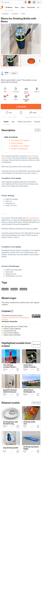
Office (23, 13)
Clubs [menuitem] (23, 7)
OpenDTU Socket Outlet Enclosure (10, 391)
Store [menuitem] (16, 7)
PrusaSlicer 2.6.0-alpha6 (20, 140)
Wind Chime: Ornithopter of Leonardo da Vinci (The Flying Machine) (30, 391)
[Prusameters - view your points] (29, 2)
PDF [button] (38, 130)
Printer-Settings (17, 143)
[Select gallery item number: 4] (12, 361)
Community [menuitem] (31, 7)
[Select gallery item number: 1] (7, 361)
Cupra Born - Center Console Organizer (29, 366)
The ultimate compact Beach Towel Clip (9, 366)
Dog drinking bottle (10, 448)
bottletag (14, 289)
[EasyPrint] (25, 2)
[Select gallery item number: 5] (13, 361)
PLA (5, 99)
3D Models (5, 13)
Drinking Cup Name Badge (31, 448)
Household (15, 13)
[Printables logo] (2, 7)
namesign (23, 289)
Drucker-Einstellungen (19, 149)
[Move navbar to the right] (40, 7)
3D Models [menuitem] (8, 7)
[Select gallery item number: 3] (31, 361)
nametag (5, 289)
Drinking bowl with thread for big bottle (10, 423)
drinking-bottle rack (29, 423)
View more (36, 344)
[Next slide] (39, 60)
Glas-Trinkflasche (32, 218)
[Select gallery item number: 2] (9, 361)
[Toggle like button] (4, 369)
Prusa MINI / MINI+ (26, 100)
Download (22, 107)
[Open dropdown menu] (39, 18)
